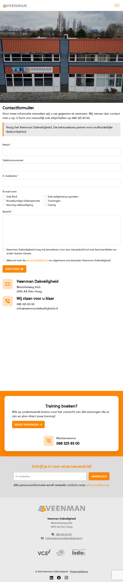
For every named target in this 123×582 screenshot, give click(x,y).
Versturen (12, 269)
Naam (6, 144)
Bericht (7, 211)
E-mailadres (10, 176)
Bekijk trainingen (27, 424)
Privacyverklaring (79, 571)
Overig (52, 205)
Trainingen (54, 200)
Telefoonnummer (13, 160)
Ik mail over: (10, 191)
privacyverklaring (37, 260)
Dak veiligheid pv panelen (63, 196)
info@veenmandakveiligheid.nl (37, 308)
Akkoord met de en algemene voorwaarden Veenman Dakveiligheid (58, 260)
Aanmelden (99, 476)
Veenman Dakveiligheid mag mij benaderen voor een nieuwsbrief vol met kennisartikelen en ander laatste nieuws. (61, 251)
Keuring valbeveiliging (19, 205)
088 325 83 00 (25, 304)
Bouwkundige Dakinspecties (23, 200)
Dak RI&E (11, 196)
